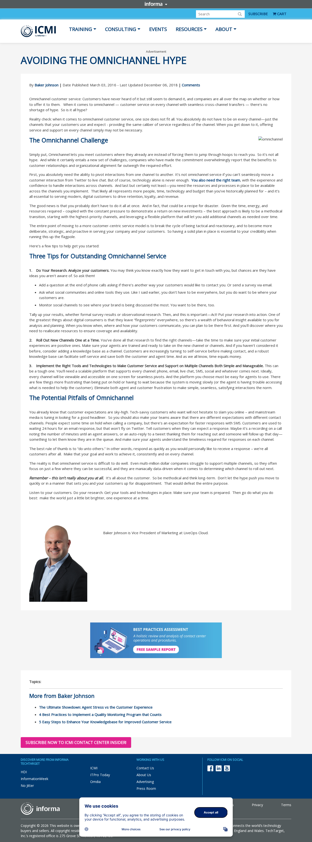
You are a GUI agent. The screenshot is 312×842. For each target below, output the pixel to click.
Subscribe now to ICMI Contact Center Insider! (76, 742)
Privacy (257, 804)
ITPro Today (100, 774)
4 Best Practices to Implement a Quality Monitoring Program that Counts (100, 714)
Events (158, 29)
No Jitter (27, 785)
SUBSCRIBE (258, 13)
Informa (156, 4)
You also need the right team (215, 180)
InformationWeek (34, 778)
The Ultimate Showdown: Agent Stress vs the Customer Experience (96, 707)
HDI (24, 772)
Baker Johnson (46, 84)
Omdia (95, 781)
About (223, 29)
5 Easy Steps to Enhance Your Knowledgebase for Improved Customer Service (105, 721)
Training (80, 29)
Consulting (120, 29)
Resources (189, 29)
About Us (143, 774)
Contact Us (145, 768)
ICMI (94, 768)
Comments (191, 84)
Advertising (145, 781)
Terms (286, 804)
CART (281, 13)
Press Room (146, 788)
